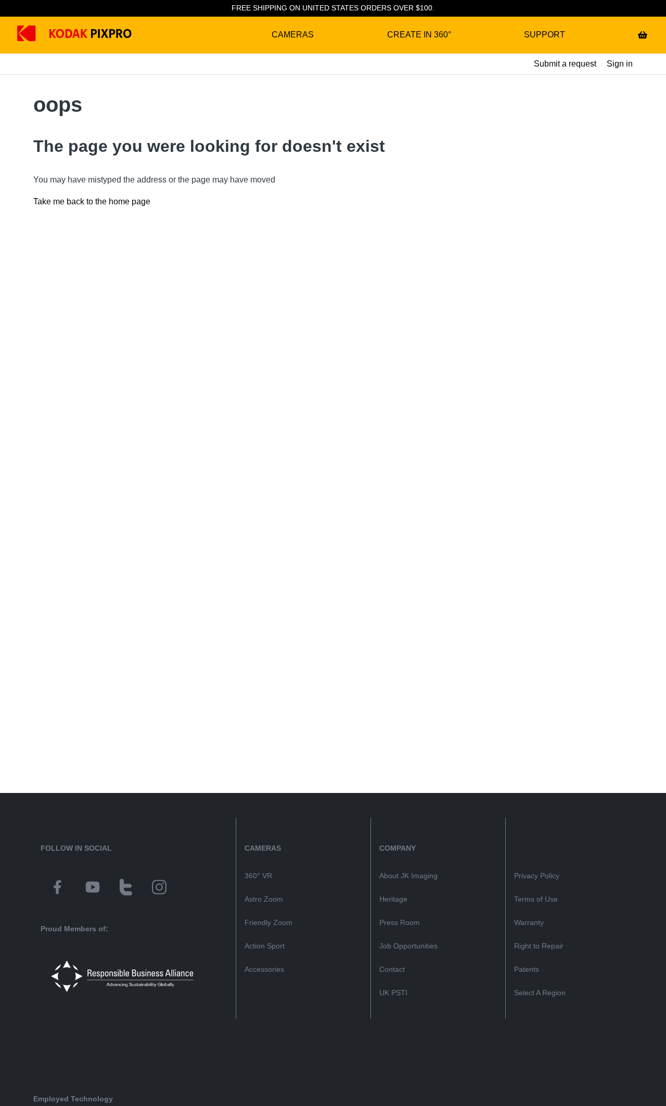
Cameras (293, 34)
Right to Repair (538, 946)
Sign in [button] (620, 63)
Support (544, 34)
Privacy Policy (536, 875)
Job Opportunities (408, 946)
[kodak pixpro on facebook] (57, 889)
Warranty (529, 922)
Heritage (393, 899)
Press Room (399, 922)
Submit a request (565, 63)
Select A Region (540, 992)
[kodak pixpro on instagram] (159, 889)
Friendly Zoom (268, 922)
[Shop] (642, 35)
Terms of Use (536, 899)
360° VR (258, 875)
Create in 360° (419, 34)
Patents (526, 969)
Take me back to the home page (91, 201)
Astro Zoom (264, 899)
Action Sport (265, 946)
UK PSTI (393, 992)
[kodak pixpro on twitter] (126, 889)
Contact (392, 969)
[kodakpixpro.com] (34, 35)
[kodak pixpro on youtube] (92, 889)
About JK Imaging (408, 875)
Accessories (264, 969)
